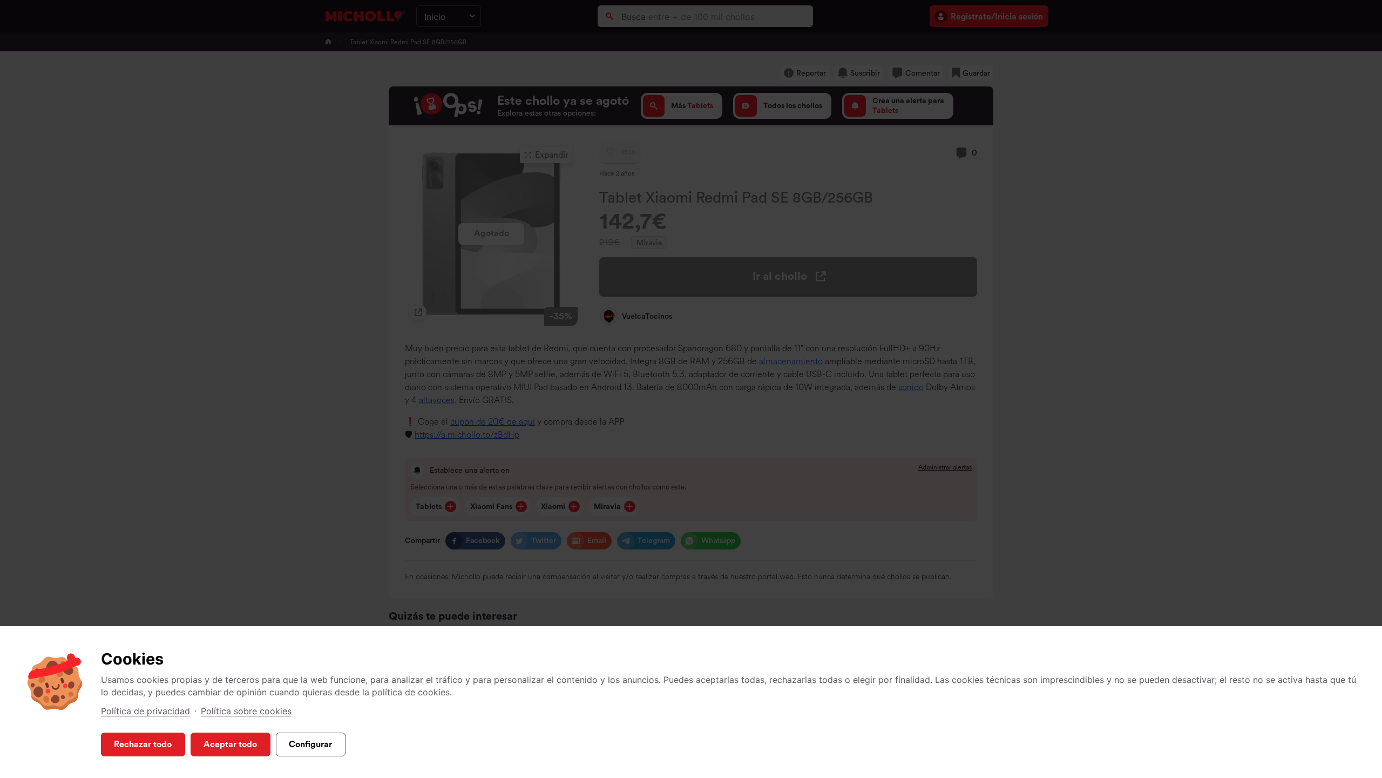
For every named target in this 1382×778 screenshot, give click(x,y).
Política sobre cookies (246, 711)
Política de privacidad (145, 711)
